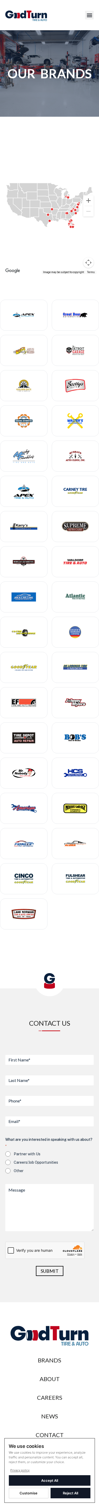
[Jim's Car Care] (24, 596)
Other (18, 1171)
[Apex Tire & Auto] (24, 491)
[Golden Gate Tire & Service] (24, 385)
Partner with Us (27, 1154)
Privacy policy (20, 1470)
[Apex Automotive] (24, 315)
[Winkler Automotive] (24, 561)
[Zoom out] (88, 211)
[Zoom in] (88, 200)
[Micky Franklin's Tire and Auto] (24, 456)
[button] (89, 15)
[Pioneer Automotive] (24, 843)
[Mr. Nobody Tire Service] (24, 773)
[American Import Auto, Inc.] (24, 808)
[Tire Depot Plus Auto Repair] (24, 737)
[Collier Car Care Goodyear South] (24, 667)
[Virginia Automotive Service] (24, 420)
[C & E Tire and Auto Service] (24, 632)
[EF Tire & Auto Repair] (24, 702)
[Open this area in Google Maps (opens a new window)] (12, 270)
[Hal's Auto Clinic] (24, 350)
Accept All (49, 1480)
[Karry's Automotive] (24, 526)
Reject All (70, 1493)
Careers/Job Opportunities (36, 1162)
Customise (28, 1493)
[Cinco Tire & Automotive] (24, 878)
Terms (91, 272)
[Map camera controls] (88, 262)
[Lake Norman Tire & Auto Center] (24, 913)
